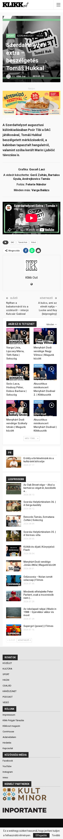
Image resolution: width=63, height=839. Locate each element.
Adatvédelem (9, 737)
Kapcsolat (8, 748)
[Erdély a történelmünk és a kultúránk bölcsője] (13, 462)
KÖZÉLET (7, 663)
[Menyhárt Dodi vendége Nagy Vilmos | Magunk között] (45, 336)
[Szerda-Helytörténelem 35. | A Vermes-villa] (13, 536)
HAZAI (10, 330)
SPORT (10, 36)
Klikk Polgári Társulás (13, 720)
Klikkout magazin (11, 726)
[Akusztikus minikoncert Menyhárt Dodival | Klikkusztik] (45, 408)
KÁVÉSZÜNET (10, 691)
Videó (33, 242)
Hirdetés (7, 742)
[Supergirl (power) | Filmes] (13, 630)
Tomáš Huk (22, 242)
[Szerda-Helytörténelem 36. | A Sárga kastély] (13, 506)
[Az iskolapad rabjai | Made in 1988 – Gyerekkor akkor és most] (13, 613)
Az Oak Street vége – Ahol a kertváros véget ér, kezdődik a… (39, 487)
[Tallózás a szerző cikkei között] (31, 266)
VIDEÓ (6, 702)
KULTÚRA (38, 366)
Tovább (56, 835)
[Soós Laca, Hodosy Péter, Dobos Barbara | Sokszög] (17, 372)
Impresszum (9, 714)
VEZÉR (40, 36)
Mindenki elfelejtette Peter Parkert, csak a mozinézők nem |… (38, 594)
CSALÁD (7, 685)
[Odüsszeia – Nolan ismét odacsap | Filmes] (13, 580)
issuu (5, 777)
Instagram (8, 772)
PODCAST (8, 697)
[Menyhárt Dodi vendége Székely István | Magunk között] (17, 408)
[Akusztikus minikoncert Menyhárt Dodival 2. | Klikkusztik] (45, 372)
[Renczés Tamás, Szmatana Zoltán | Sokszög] (13, 521)
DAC (12, 242)
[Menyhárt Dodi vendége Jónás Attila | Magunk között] (13, 565)
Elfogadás (41, 835)
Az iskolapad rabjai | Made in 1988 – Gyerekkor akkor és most (39, 612)
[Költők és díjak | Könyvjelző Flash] (13, 550)
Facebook (8, 760)
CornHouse (8, 731)
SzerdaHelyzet (25, 36)
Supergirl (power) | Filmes (38, 626)
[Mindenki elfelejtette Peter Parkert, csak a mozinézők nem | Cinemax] (13, 595)
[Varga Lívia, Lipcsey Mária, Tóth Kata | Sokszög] (17, 336)
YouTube (7, 766)
